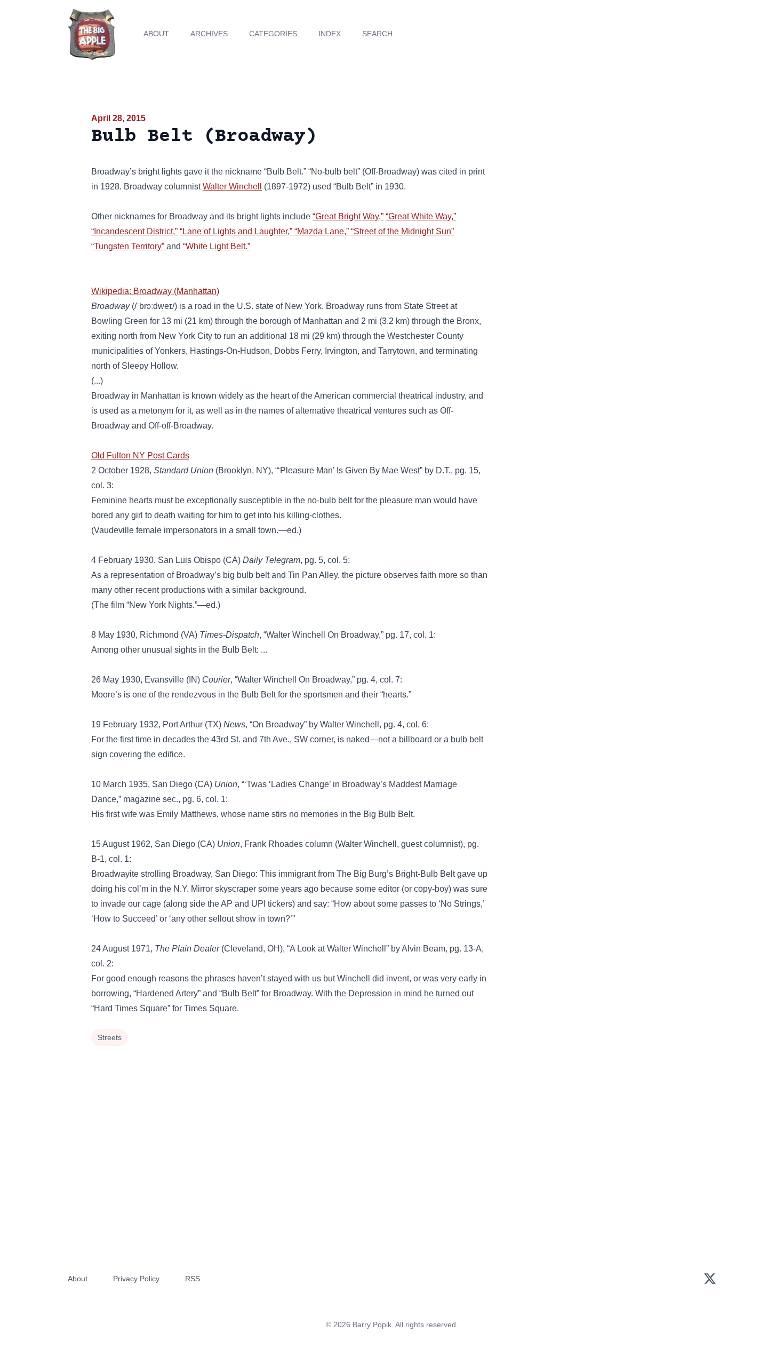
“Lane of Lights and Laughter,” (236, 231)
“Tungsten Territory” (128, 246)
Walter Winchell (232, 186)
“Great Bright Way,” (348, 216)
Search (377, 33)
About (156, 33)
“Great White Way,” (421, 216)
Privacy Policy (136, 1278)
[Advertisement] (597, 194)
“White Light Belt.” (216, 246)
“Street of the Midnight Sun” (402, 231)
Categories (273, 33)
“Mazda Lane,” (321, 231)
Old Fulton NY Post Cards (140, 455)
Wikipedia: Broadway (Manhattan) (155, 291)
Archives (209, 33)
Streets (110, 1037)
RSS (192, 1278)
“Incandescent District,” (134, 231)
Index (329, 33)
